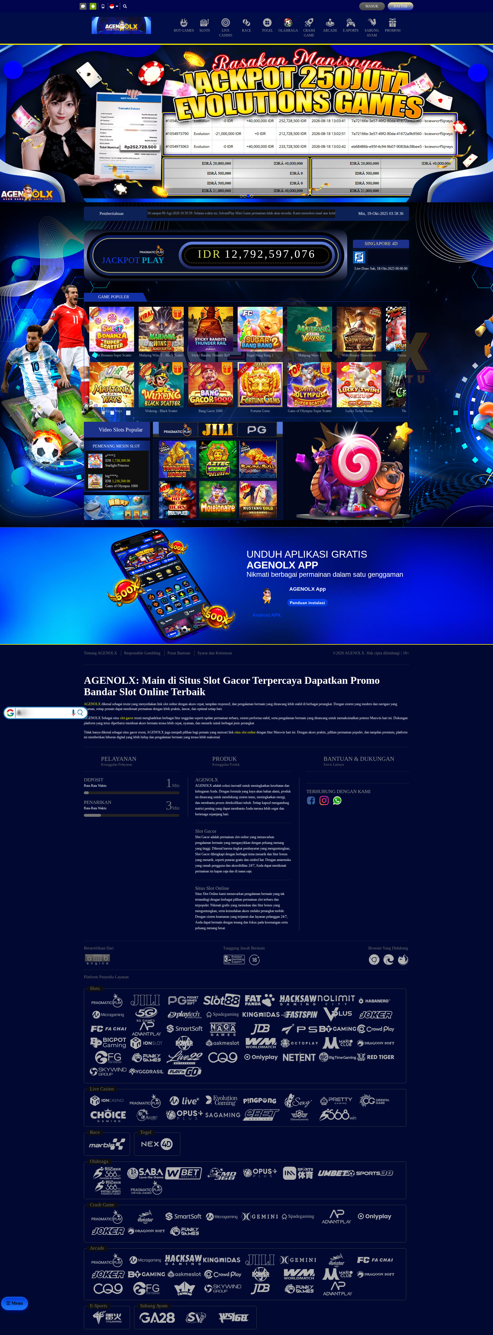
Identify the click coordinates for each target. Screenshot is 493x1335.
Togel (267, 31)
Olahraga (288, 31)
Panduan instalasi (307, 602)
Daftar (400, 6)
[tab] (178, 430)
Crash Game (309, 33)
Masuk (371, 6)
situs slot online (245, 732)
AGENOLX (92, 704)
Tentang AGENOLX (100, 653)
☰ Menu (14, 1303)
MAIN (115, 329)
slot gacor (126, 718)
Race (246, 31)
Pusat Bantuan (178, 653)
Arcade (330, 31)
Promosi (393, 31)
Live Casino (225, 33)
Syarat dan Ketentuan (214, 653)
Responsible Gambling (142, 653)
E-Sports (351, 31)
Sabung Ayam (372, 33)
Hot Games (184, 31)
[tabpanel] (246, 123)
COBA (181, 453)
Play (153, 260)
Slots (204, 31)
